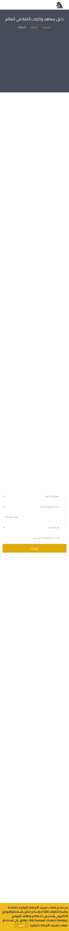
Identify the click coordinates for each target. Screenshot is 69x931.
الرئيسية (46, 27)
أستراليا (34, 27)
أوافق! (21, 925)
